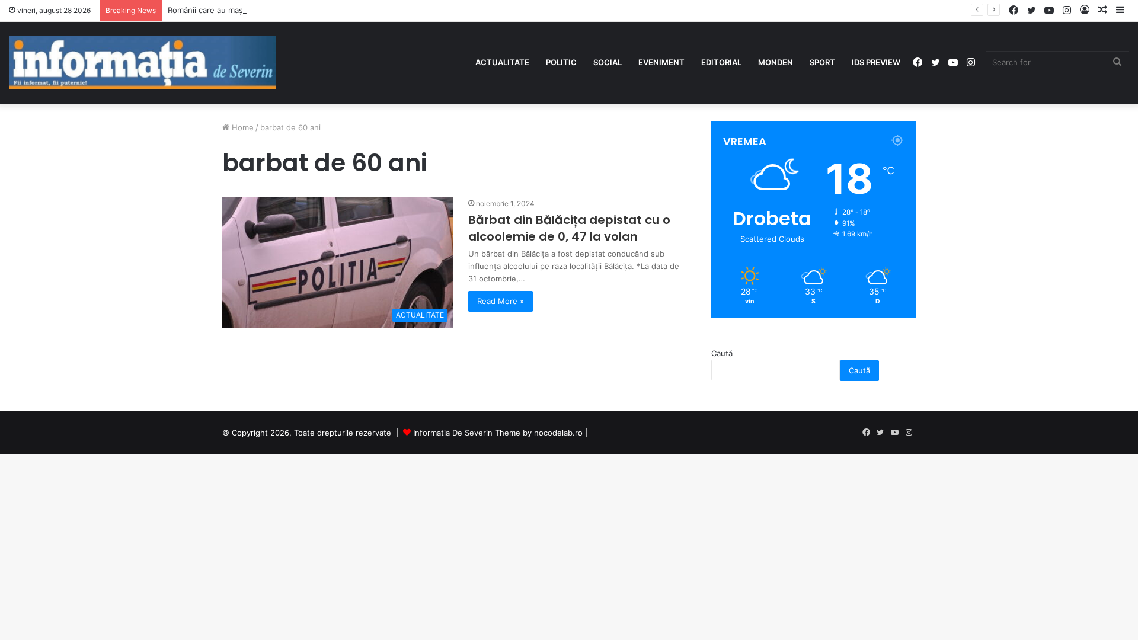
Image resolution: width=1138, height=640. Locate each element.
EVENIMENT (661, 62)
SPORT (822, 62)
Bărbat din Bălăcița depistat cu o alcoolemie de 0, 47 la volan (569, 228)
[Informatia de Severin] (142, 62)
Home (241, 127)
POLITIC (561, 62)
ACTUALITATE (502, 62)
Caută (722, 353)
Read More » (500, 301)
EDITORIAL (721, 62)
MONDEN (775, 62)
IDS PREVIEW (876, 62)
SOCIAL (607, 62)
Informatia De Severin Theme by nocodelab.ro (498, 432)
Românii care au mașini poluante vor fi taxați (249, 10)
